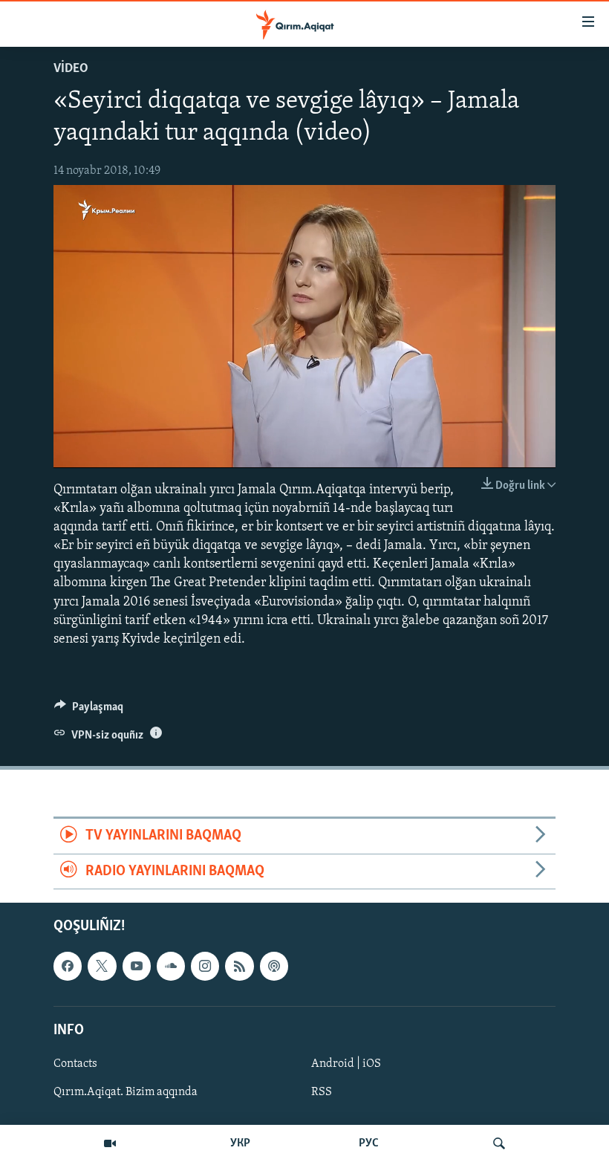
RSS (321, 1092)
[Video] (110, 1143)
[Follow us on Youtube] (137, 966)
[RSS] (239, 966)
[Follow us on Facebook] (67, 966)
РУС (369, 1143)
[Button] (88, 710)
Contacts (75, 1064)
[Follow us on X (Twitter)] (102, 966)
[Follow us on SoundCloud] (171, 966)
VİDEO (70, 69)
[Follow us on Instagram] (205, 966)
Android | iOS (346, 1064)
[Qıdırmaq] (499, 1143)
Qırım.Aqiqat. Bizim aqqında (125, 1092)
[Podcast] (274, 966)
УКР (240, 1143)
